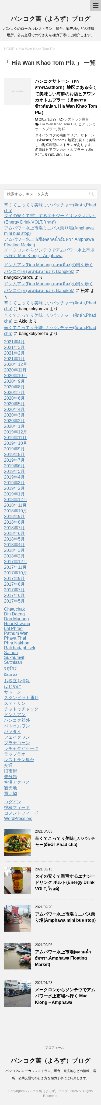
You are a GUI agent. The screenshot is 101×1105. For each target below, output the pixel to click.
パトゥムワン (17, 726)
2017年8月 (14, 584)
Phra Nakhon (16, 643)
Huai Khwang (17, 623)
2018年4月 (14, 544)
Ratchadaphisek (19, 648)
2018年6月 (14, 533)
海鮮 (61, 129)
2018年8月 (14, 522)
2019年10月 (15, 443)
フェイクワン (17, 737)
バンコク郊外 (17, 720)
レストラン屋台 (76, 119)
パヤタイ (12, 731)
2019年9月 (14, 449)
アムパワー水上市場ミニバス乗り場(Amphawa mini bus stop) (65, 917)
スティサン (15, 703)
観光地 (10, 788)
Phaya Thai (15, 638)
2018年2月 (14, 556)
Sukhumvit (14, 657)
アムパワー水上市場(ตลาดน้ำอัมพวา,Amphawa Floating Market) (63, 958)
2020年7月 (14, 392)
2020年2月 (14, 420)
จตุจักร (10, 668)
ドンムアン (15, 714)
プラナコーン (17, 743)
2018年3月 (14, 550)
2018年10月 (15, 511)
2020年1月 (14, 426)
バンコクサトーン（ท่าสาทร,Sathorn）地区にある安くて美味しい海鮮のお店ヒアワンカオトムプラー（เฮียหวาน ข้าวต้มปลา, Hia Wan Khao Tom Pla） (66, 97)
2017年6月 (14, 595)
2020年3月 (14, 415)
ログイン (12, 802)
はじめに (12, 686)
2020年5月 (14, 404)
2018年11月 (15, 505)
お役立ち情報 (17, 681)
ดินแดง (10, 675)
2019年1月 (14, 494)
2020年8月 (14, 387)
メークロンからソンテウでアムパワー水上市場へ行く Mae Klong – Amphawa (65, 996)
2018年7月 (14, 528)
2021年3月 (14, 347)
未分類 (10, 776)
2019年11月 (15, 437)
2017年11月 (15, 567)
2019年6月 (14, 466)
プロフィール (54, 1047)
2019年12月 (15, 432)
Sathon (11, 652)
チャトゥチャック (21, 709)
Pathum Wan (16, 633)
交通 (8, 765)
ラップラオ (15, 754)
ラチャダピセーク (21, 748)
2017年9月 (14, 578)
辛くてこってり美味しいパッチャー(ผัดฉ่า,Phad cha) (65, 841)
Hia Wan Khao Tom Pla (58, 124)
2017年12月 (15, 561)
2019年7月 (14, 460)
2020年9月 (14, 381)
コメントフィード (21, 813)
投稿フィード (17, 807)
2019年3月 (14, 482)
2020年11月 (15, 370)
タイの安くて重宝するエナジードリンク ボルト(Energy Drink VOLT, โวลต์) (65, 882)
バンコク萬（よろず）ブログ (50, 18)
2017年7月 (14, 590)
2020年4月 (14, 409)
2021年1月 (14, 358)
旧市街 (10, 771)
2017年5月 (14, 601)
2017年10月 (15, 573)
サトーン (12, 692)
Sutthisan (13, 662)
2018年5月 (14, 539)
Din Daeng (14, 614)
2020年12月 (15, 364)
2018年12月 (15, 499)
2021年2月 (14, 353)
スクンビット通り (21, 697)
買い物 (10, 793)
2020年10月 (15, 375)
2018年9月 (14, 516)
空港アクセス (17, 782)
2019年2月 (14, 488)
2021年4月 (14, 342)
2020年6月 (14, 398)
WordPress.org (18, 818)
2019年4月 (14, 477)
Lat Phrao (13, 628)
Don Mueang (16, 619)
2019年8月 (14, 454)
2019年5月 (14, 471)
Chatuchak (14, 609)
